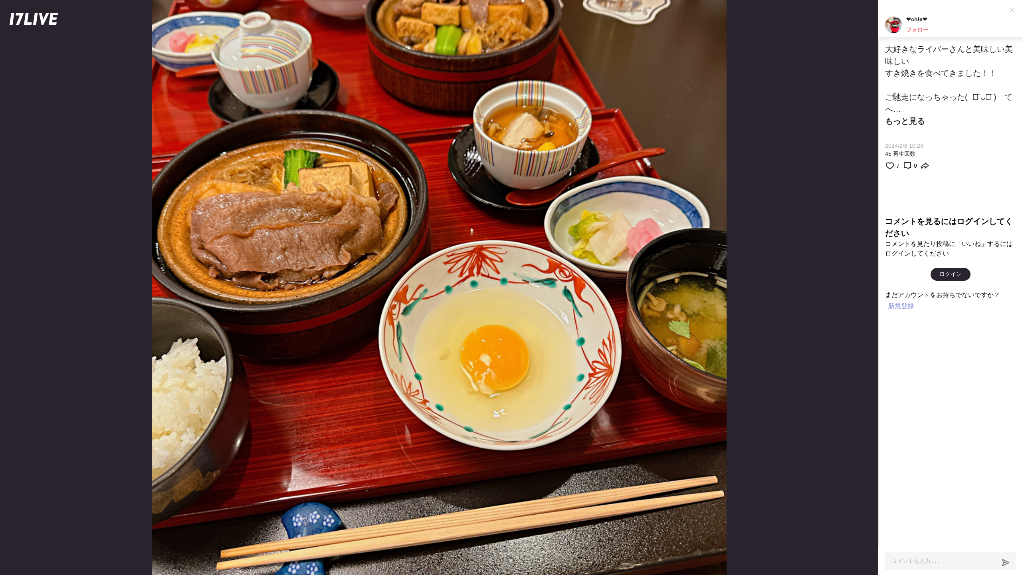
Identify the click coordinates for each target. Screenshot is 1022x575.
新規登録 (901, 306)
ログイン (950, 274)
